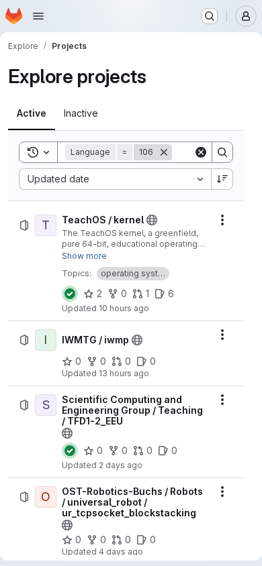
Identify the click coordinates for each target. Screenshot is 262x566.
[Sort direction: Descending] (222, 179)
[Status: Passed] (70, 294)
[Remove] (164, 152)
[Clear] (201, 152)
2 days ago (120, 465)
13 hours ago (124, 373)
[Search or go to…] (210, 16)
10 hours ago (124, 308)
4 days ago (121, 552)
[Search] (222, 152)
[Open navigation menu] (38, 16)
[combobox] (115, 179)
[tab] (31, 113)
